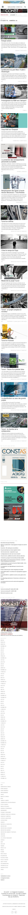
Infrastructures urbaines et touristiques (8, 832)
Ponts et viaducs (22, 81)
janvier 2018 (3, 756)
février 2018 (3, 754)
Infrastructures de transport (19, 231)
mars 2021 (2, 705)
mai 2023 (2, 675)
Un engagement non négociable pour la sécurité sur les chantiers (12, 567)
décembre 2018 (3, 740)
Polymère (2, 851)
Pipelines (2, 849)
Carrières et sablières (5, 800)
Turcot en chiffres (7, 221)
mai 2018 (2, 750)
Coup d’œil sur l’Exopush (9, 129)
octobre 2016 (3, 776)
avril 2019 (2, 733)
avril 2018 (2, 752)
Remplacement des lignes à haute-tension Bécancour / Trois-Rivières (13, 192)
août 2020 (2, 711)
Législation (3, 836)
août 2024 (2, 660)
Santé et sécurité (4, 861)
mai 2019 (2, 731)
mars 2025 (2, 654)
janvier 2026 (3, 644)
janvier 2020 (3, 719)
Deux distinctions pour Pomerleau (7, 542)
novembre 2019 (3, 721)
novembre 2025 (3, 646)
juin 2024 (2, 664)
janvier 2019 (3, 738)
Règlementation (4, 855)
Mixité (2, 842)
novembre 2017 (3, 758)
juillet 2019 (3, 727)
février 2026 (3, 642)
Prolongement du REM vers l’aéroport (13, 101)
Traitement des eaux (4, 865)
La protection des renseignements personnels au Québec (12, 161)
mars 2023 (2, 677)
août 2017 (2, 762)
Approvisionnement (4, 792)
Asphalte (2, 794)
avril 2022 (2, 689)
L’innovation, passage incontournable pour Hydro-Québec (12, 557)
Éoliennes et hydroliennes (6, 812)
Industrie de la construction (6, 824)
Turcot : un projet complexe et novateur (11, 311)
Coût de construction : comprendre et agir (9, 552)
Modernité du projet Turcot (10, 281)
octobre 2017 (3, 760)
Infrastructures (4, 826)
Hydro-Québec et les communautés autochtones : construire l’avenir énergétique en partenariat (13, 560)
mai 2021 (2, 703)
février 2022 (3, 691)
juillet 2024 (3, 662)
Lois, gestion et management (6, 838)
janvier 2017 (3, 774)
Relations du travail (4, 857)
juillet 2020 (3, 713)
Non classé (3, 844)
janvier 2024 (3, 667)
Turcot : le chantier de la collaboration (9, 430)
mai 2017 (2, 768)
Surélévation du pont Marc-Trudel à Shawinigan (13, 71)
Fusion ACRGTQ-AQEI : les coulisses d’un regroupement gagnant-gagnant (14, 572)
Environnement (4, 810)
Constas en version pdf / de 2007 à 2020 (8, 591)
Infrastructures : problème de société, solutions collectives (13, 555)
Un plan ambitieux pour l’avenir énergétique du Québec (12, 569)
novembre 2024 (3, 658)
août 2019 (2, 725)
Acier (2, 784)
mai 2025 (2, 652)
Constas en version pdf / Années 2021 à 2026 (9, 589)
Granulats (3, 822)
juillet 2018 (3, 746)
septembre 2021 (3, 697)
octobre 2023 (3, 671)
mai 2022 (2, 687)
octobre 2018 (3, 744)
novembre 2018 (3, 742)
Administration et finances (6, 786)
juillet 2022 (3, 685)
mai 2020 (2, 715)
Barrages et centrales (5, 796)
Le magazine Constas (5, 878)
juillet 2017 (3, 764)
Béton (2, 798)
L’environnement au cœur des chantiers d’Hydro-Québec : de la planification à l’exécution (13, 563)
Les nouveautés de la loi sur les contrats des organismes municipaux (12, 582)
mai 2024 (2, 665)
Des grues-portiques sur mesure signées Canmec (10, 550)
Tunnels (25, 110)
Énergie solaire (6, 41)
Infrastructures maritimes (6, 830)
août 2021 (2, 699)
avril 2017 (2, 770)
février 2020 (3, 717)
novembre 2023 (3, 669)
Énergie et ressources (21, 50)
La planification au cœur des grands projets (13, 399)
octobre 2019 (3, 723)
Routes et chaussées (4, 859)
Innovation (3, 834)
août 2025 (2, 648)
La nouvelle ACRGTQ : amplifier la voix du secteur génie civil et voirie (13, 575)
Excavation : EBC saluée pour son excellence (9, 548)
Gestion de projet (4, 820)
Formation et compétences (20, 140)
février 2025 (3, 656)
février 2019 (3, 737)
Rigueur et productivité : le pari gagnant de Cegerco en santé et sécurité (14, 545)
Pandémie (2, 845)
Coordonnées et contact (5, 876)
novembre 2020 (3, 707)
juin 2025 (2, 650)
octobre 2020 (3, 709)
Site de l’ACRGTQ (13, 897)
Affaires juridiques (22, 171)
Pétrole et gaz (3, 847)
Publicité (2, 880)
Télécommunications (5, 863)
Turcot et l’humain (7, 341)
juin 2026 (2, 640)
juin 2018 (2, 748)
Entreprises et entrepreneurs (6, 808)
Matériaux (2, 840)
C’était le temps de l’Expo (9, 250)
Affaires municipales (4, 790)
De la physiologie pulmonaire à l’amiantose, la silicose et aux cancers (13, 578)
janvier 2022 (3, 693)
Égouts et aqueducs (4, 804)
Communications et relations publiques (8, 802)
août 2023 (2, 673)
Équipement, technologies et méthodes (17, 321)
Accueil (6, 892)
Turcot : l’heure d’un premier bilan (12, 369)
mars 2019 (2, 735)
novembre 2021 (3, 695)
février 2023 (3, 679)
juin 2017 (2, 766)
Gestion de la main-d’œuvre (6, 818)
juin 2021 (2, 701)
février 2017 (3, 772)
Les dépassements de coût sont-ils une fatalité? (10, 554)
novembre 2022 (3, 681)
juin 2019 (2, 729)
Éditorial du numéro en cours (7, 593)
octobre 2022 (3, 683)
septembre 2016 (3, 778)
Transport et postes (21, 202)
